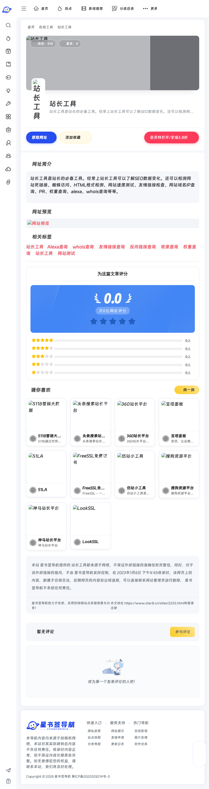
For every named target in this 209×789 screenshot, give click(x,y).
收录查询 (169, 246)
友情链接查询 (112, 246)
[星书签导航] (50, 727)
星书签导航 (62, 776)
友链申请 (117, 737)
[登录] (201, 9)
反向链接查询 (143, 246)
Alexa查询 (57, 246)
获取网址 (39, 137)
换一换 (189, 390)
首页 (31, 27)
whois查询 (83, 246)
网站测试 (66, 253)
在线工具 (46, 27)
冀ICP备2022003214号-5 (91, 776)
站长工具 (64, 27)
